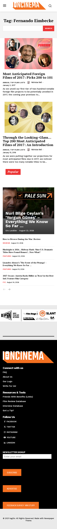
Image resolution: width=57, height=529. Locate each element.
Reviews (6, 243)
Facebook (12, 421)
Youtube (11, 437)
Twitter (11, 427)
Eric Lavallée (11, 231)
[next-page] (9, 289)
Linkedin (11, 443)
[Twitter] (5, 427)
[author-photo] (29, 82)
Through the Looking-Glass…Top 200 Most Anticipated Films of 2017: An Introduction (28, 141)
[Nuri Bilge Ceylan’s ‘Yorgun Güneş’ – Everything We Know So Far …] (28, 203)
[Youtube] (5, 437)
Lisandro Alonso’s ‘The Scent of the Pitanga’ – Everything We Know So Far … (25, 264)
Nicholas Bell (36, 82)
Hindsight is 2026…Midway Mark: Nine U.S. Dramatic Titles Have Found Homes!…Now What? (28, 251)
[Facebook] (5, 422)
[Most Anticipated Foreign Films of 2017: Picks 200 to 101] (28, 53)
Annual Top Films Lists (14, 83)
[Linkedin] (5, 443)
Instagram (12, 432)
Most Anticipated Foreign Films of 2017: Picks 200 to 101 (28, 76)
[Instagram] (5, 432)
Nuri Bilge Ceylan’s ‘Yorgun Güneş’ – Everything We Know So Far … (27, 219)
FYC (4, 282)
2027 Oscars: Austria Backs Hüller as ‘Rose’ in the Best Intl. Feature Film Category (28, 277)
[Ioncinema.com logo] (29, 5)
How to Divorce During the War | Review (22, 239)
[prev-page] (4, 289)
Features (7, 256)
